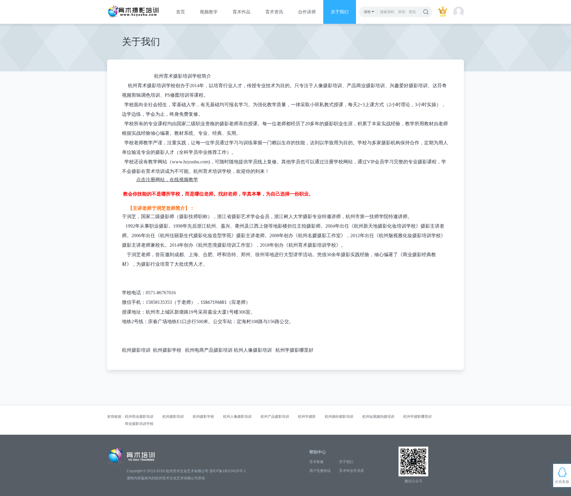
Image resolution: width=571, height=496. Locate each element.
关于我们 (340, 11)
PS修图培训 (177, 95)
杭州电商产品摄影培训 (209, 350)
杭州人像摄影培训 (253, 350)
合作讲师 (307, 11)
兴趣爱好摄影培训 (409, 85)
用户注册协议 (320, 471)
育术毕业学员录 (351, 471)
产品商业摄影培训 (366, 85)
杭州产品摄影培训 (275, 416)
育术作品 (241, 11)
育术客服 (316, 462)
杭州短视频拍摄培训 (378, 416)
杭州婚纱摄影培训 (339, 416)
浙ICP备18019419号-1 (227, 471)
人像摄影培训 (327, 85)
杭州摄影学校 (167, 350)
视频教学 (209, 11)
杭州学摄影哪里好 (294, 350)
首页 (180, 11)
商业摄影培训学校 (139, 424)
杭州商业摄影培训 (139, 416)
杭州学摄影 (307, 416)
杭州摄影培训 (136, 350)
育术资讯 (274, 11)
